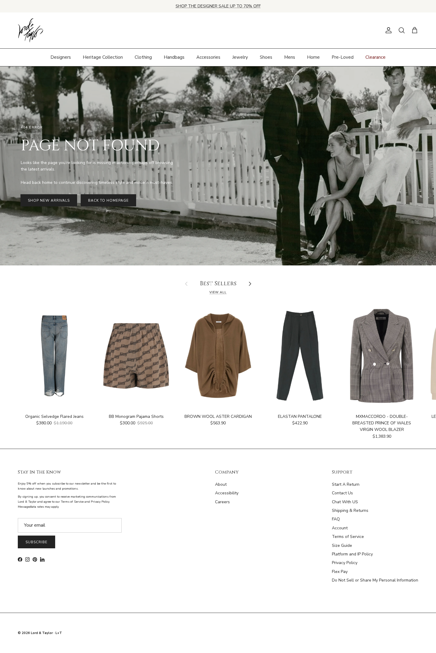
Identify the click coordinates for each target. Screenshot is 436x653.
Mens (289, 57)
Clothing (143, 57)
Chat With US (345, 502)
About (221, 484)
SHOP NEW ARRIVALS (49, 200)
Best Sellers (218, 284)
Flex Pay (340, 571)
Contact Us (342, 493)
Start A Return (345, 484)
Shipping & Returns (350, 510)
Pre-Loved (343, 57)
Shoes (266, 57)
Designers (60, 57)
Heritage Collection (103, 57)
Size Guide (342, 545)
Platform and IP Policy (352, 554)
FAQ (336, 519)
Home (313, 57)
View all (218, 292)
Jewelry (240, 57)
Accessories (208, 57)
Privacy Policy (344, 563)
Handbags (174, 57)
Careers (222, 502)
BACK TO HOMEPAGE (108, 200)
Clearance (375, 57)
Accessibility (226, 493)
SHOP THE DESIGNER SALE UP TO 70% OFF (218, 6)
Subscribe (36, 542)
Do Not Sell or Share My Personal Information (375, 580)
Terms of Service (348, 536)
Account (340, 528)
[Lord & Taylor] (30, 30)
